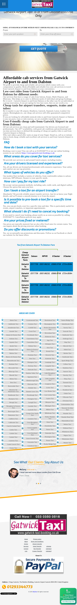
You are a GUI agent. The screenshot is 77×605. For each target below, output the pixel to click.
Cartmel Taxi (13, 437)
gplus (41, 578)
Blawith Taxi (13, 375)
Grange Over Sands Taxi (32, 414)
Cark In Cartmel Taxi (13, 426)
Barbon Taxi (13, 353)
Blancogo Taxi (13, 371)
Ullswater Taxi (67, 397)
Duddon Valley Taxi (32, 373)
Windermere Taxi (67, 439)
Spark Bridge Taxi (67, 360)
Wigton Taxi (67, 435)
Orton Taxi (50, 422)
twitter (27, 578)
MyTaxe (35, 592)
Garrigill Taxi (32, 402)
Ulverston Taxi (67, 401)
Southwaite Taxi (67, 357)
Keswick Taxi (50, 355)
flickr (35, 578)
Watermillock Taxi (67, 421)
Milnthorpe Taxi (50, 413)
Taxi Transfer (37, 549)
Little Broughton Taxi (50, 374)
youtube (33, 578)
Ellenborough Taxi (32, 380)
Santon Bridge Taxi (67, 320)
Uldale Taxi (67, 393)
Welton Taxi (67, 424)
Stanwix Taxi (67, 371)
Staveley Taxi (67, 375)
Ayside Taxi (13, 346)
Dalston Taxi (32, 346)
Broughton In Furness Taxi (13, 407)
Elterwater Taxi (32, 384)
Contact (26, 549)
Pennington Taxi (50, 437)
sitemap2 (48, 549)
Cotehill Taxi (32, 327)
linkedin (44, 578)
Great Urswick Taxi (32, 438)
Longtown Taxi (50, 384)
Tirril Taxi (67, 386)
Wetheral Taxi (67, 428)
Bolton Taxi (13, 379)
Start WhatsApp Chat (68, 601)
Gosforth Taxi (32, 410)
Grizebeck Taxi (32, 446)
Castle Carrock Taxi (13, 444)
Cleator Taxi (13, 448)
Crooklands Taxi (32, 335)
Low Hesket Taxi (50, 391)
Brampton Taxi (13, 399)
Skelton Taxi (67, 353)
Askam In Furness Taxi (13, 335)
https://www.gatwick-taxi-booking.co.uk (38, 153)
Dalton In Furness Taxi (32, 350)
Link (26, 551)
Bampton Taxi (13, 349)
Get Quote (38, 49)
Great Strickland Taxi (32, 434)
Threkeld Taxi (67, 382)
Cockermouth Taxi (32, 320)
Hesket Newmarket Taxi (50, 328)
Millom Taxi (50, 409)
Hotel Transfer (37, 546)
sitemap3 (48, 551)
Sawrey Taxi (67, 327)
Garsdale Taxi (32, 406)
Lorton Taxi (50, 387)
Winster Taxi (67, 442)
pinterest (30, 578)
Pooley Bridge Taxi (50, 444)
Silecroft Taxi (67, 346)
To (41, 30)
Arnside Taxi (13, 331)
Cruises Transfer (37, 551)
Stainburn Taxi (67, 368)
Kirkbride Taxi (49, 358)
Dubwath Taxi (32, 369)
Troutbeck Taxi (67, 390)
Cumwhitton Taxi (32, 342)
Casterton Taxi (13, 440)
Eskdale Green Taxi (32, 391)
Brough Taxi (13, 402)
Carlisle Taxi (13, 433)
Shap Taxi (67, 342)
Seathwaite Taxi (67, 335)
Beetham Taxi (13, 364)
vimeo (52, 578)
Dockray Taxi (32, 366)
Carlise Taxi (13, 430)
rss (47, 578)
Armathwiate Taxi (13, 327)
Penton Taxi (50, 440)
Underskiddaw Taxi (67, 404)
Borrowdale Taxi (13, 386)
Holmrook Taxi (50, 336)
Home (26, 539)
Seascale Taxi (67, 331)
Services (26, 546)
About (26, 541)
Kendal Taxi (50, 351)
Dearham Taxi (32, 355)
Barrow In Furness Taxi (13, 357)
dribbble (38, 578)
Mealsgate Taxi (50, 406)
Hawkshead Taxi (50, 320)
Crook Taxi (32, 331)
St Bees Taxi (67, 364)
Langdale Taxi (49, 366)
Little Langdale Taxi (50, 379)
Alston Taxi (13, 320)
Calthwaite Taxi (13, 422)
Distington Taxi (32, 362)
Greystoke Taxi (32, 442)
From (5, 30)
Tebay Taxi (67, 379)
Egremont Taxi (32, 377)
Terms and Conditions (37, 541)
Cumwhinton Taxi (32, 338)
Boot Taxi (13, 382)
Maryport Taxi (49, 402)
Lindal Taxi (49, 369)
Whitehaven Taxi (67, 431)
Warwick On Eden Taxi (67, 409)
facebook (24, 578)
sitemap (48, 546)
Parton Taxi (49, 429)
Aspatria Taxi (13, 342)
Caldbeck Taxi (13, 419)
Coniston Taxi (32, 324)
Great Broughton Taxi (32, 423)
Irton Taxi (50, 347)
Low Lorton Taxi (50, 395)
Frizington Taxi (32, 399)
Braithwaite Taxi (13, 395)
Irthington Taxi (50, 344)
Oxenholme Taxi (50, 426)
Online (26, 544)
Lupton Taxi (50, 398)
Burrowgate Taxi (13, 411)
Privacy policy (37, 539)
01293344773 (20, 586)
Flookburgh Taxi (32, 395)
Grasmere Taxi (32, 419)
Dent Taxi (32, 358)
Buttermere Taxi (13, 415)
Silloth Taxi (67, 349)
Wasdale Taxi (67, 413)
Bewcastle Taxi (13, 368)
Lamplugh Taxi (50, 362)
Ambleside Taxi (13, 324)
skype (50, 578)
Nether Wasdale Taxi (50, 417)
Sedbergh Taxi (67, 338)
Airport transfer (37, 544)
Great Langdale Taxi (32, 428)
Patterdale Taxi (50, 433)
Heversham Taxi (50, 333)
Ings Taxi (50, 340)
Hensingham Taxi (49, 324)
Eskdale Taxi (32, 388)
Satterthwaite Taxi (67, 324)
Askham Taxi (13, 338)
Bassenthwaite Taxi (13, 360)
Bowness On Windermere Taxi (13, 390)
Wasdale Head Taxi (67, 417)
